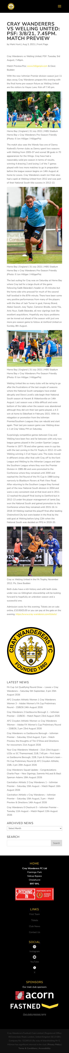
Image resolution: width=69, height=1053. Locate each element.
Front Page (42, 44)
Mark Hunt (15, 44)
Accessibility (45, 1048)
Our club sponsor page (34, 1014)
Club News (34, 926)
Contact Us (34, 932)
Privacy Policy (54, 1044)
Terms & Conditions (27, 1048)
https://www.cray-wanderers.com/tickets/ (36, 614)
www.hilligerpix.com (37, 66)
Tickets (34, 920)
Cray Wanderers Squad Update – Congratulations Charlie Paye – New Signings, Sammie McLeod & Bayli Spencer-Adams (34, 773)
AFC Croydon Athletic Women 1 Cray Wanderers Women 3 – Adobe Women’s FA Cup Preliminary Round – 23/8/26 (31, 703)
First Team (34, 914)
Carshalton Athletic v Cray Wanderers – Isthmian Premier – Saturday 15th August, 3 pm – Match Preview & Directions (31, 798)
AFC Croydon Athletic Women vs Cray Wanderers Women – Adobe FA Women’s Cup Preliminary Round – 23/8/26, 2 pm (34, 724)
